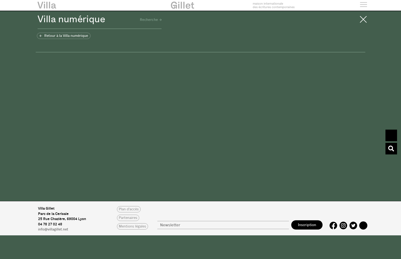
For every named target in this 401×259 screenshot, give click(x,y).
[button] (64, 36)
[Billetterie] (391, 135)
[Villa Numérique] (391, 148)
